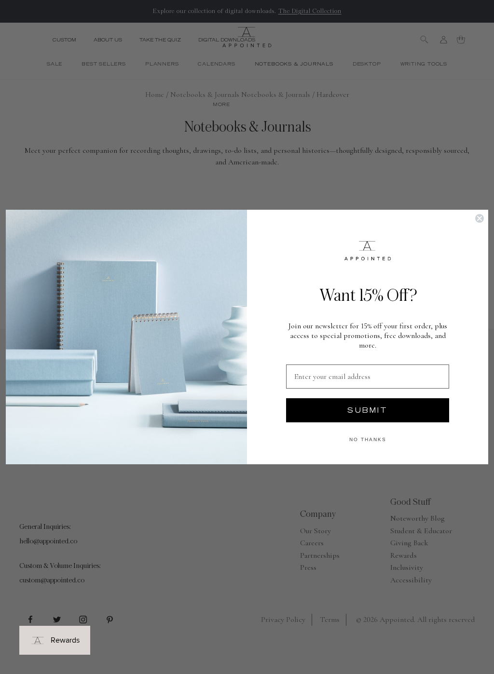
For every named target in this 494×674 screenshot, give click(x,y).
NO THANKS (367, 439)
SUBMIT (367, 410)
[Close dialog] (479, 218)
